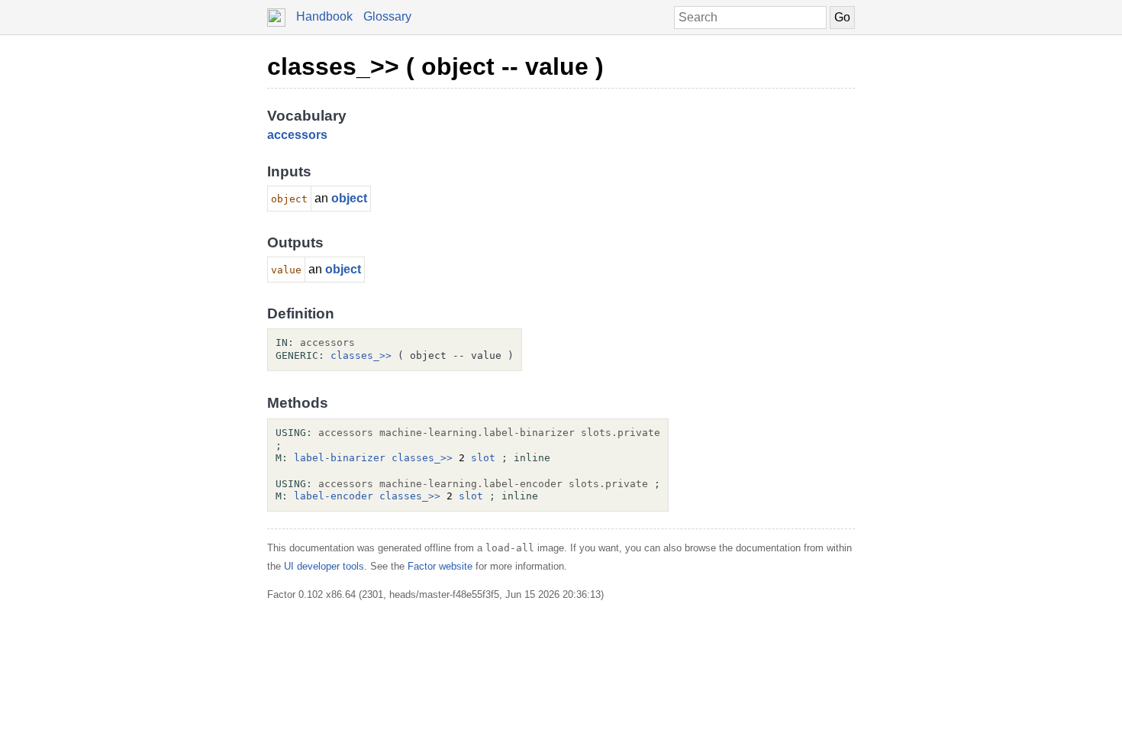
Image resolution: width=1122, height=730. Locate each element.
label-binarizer (339, 458)
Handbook (324, 16)
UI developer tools (324, 566)
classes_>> (361, 355)
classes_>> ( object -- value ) (435, 66)
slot (483, 458)
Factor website (440, 566)
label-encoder (333, 496)
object (349, 198)
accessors (297, 134)
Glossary (387, 16)
